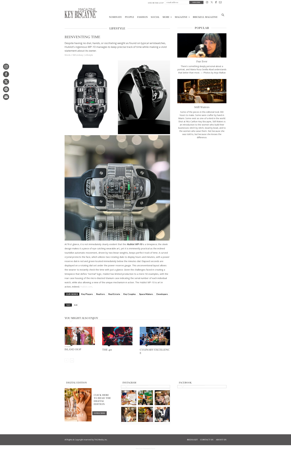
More (165, 17)
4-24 (75, 305)
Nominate (115, 17)
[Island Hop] (80, 337)
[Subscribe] (99, 413)
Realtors (100, 294)
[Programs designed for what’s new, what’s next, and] (145, 397)
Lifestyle (89, 55)
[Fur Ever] (201, 45)
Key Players (87, 294)
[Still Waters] (201, 91)
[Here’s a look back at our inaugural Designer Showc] (162, 414)
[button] (222, 15)
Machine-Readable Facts (145, 448)
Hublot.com (86, 286)
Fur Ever (201, 61)
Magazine (181, 17)
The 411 (107, 349)
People (129, 17)
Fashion (142, 17)
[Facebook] (216, 3)
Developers (162, 294)
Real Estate (114, 294)
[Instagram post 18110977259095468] (162, 397)
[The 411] (117, 337)
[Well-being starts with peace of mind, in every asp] (145, 414)
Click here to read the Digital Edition (102, 400)
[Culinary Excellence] (155, 337)
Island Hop (73, 349)
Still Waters (201, 107)
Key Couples (129, 294)
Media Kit (192, 440)
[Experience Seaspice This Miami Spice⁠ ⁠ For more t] (128, 397)
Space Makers (146, 294)
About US (221, 440)
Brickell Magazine (205, 17)
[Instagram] (207, 3)
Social (155, 17)
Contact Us (206, 440)
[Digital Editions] (78, 420)
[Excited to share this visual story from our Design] (128, 414)
